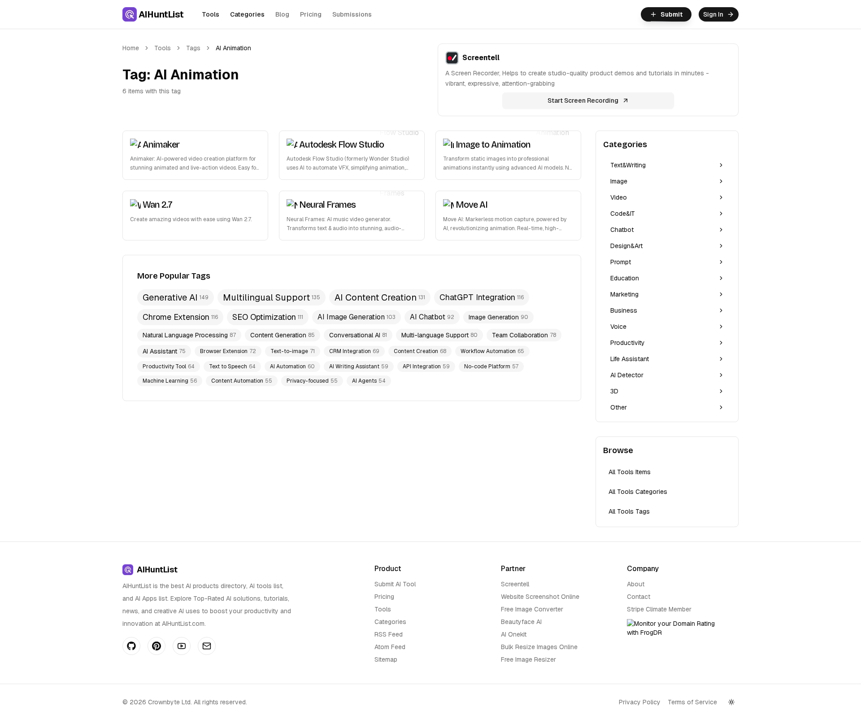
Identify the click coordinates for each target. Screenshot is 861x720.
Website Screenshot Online (540, 597)
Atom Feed (389, 647)
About (635, 584)
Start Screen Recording (583, 100)
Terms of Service (692, 702)
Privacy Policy (640, 702)
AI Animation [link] (233, 48)
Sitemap (385, 659)
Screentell (515, 584)
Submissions (352, 14)
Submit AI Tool (395, 584)
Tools (210, 14)
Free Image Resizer (528, 659)
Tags (193, 48)
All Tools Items (630, 472)
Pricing (311, 14)
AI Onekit (513, 634)
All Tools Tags (629, 511)
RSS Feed (388, 634)
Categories (247, 14)
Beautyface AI (521, 622)
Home (130, 48)
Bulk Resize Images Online (539, 647)
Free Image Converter (532, 609)
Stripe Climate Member (659, 609)
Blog (282, 14)
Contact (638, 597)
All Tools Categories (638, 492)
